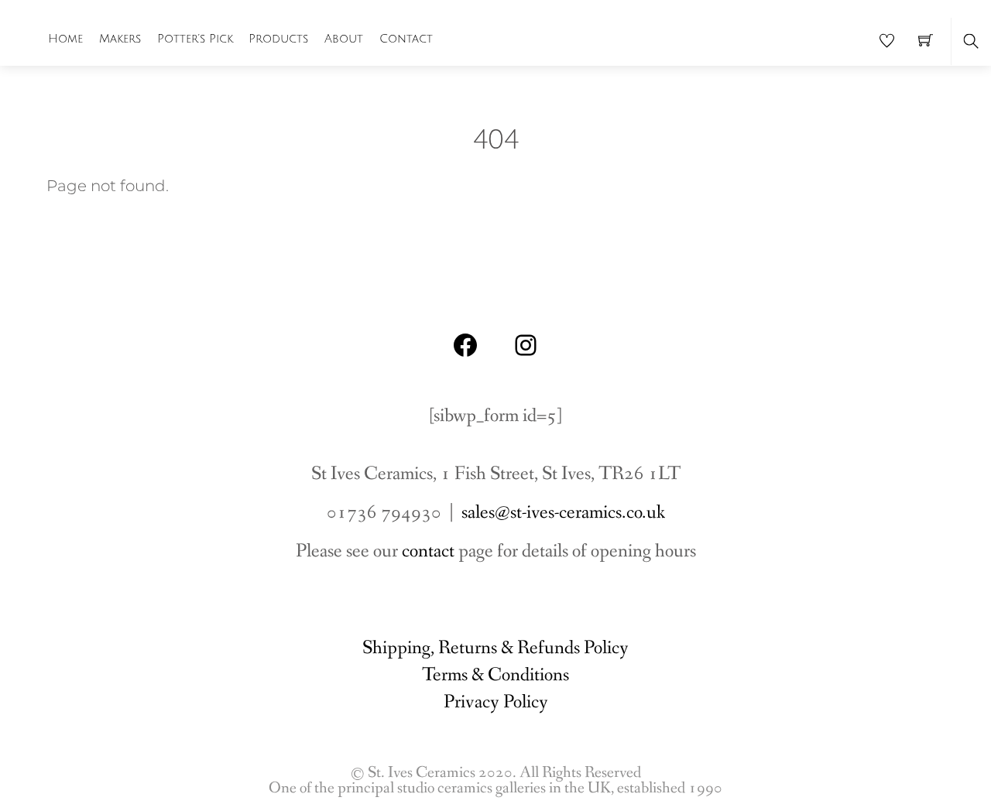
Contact (406, 39)
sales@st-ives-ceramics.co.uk (563, 512)
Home (65, 39)
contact (428, 551)
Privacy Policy (496, 702)
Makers (120, 39)
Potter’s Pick (195, 39)
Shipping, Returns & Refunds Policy (495, 648)
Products (278, 39)
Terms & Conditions (495, 675)
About (343, 39)
